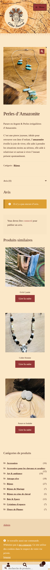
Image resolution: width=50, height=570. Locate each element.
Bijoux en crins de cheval (18, 494)
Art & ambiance (14, 473)
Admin (6, 525)
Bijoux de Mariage (15, 489)
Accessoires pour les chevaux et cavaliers (26, 468)
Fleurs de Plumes (15, 509)
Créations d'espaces (16, 504)
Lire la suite (25, 298)
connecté (27, 220)
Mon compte (8, 565)
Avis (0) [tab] (7, 180)
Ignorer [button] (7, 557)
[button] (42, 51)
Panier (38, 562)
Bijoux (17, 165)
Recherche (25, 565)
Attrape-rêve (13, 478)
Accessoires (12, 463)
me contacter (25, 544)
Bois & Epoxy (13, 499)
